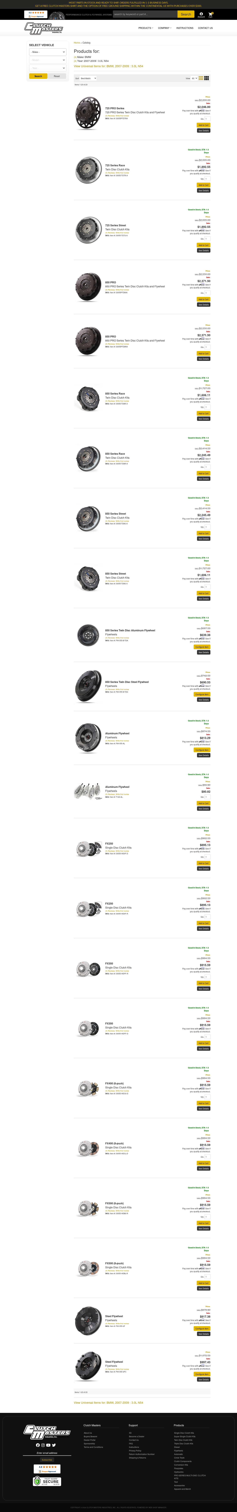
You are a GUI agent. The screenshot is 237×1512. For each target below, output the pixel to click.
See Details (204, 755)
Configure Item (202, 750)
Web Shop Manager (157, 1507)
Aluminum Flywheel (117, 733)
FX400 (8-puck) (114, 1143)
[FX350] (88, 968)
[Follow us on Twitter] (54, 1445)
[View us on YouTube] (48, 1445)
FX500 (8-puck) (114, 1263)
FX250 (109, 843)
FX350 (109, 963)
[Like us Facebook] (38, 1445)
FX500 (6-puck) (114, 1203)
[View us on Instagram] (43, 1445)
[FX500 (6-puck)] (88, 1208)
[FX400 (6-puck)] (88, 1088)
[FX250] (88, 848)
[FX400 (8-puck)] (88, 1148)
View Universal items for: (108, 1402)
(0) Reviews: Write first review (117, 740)
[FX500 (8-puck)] (88, 1268)
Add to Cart (203, 803)
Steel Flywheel (114, 1316)
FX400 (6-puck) (114, 1083)
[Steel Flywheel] (88, 1320)
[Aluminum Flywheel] (88, 738)
